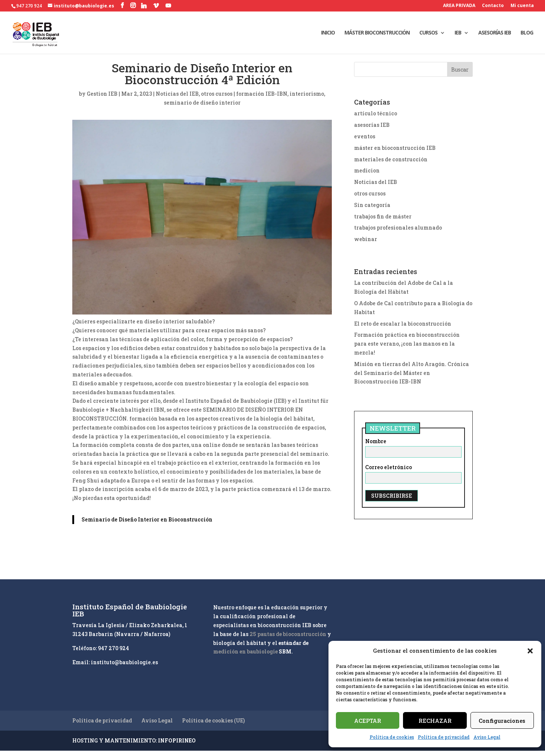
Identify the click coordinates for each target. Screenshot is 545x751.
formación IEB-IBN (261, 93)
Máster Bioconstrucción (377, 33)
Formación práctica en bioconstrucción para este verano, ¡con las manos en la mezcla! (407, 343)
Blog (527, 33)
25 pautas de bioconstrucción (288, 634)
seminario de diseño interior (202, 102)
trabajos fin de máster (383, 216)
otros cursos (216, 93)
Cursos (428, 33)
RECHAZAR (435, 720)
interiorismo (307, 93)
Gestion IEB (102, 93)
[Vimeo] (156, 5)
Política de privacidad (444, 737)
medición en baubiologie (245, 651)
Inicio (328, 33)
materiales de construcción (390, 159)
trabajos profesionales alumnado (398, 227)
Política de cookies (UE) (213, 720)
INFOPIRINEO (177, 740)
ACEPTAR (367, 720)
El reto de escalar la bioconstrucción (402, 323)
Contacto (493, 6)
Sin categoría (372, 204)
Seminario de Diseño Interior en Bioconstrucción (147, 519)
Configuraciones (502, 720)
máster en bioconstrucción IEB (395, 147)
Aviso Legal (487, 737)
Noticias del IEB (177, 93)
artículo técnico (375, 113)
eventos (364, 136)
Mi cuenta (522, 6)
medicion (367, 170)
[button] (530, 651)
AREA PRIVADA (459, 6)
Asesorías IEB (494, 33)
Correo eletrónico (388, 467)
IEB (458, 33)
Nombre (375, 441)
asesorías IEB (372, 124)
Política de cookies (392, 737)
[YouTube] (168, 5)
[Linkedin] (143, 5)
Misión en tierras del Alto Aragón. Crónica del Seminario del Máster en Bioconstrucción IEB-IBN (411, 372)
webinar (365, 239)
